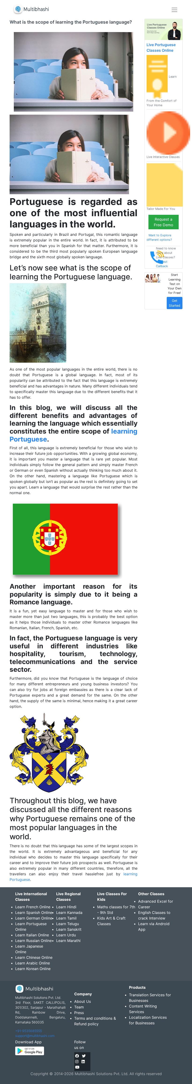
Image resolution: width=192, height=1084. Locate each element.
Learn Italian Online (32, 935)
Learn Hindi (66, 907)
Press (79, 1012)
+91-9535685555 (28, 1031)
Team (79, 1007)
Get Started (174, 303)
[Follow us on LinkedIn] (83, 1061)
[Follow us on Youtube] (77, 1067)
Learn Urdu (66, 935)
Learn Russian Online (33, 940)
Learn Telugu (67, 923)
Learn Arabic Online (32, 963)
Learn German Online (33, 918)
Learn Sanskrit (68, 929)
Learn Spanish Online (33, 912)
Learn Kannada (69, 912)
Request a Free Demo (163, 222)
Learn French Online (32, 907)
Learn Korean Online (33, 968)
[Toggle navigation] (174, 9)
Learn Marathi (68, 940)
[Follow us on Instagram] (76, 1061)
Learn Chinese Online (33, 957)
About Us (82, 1001)
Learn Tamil (66, 918)
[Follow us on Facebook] (77, 1056)
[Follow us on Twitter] (84, 1056)
